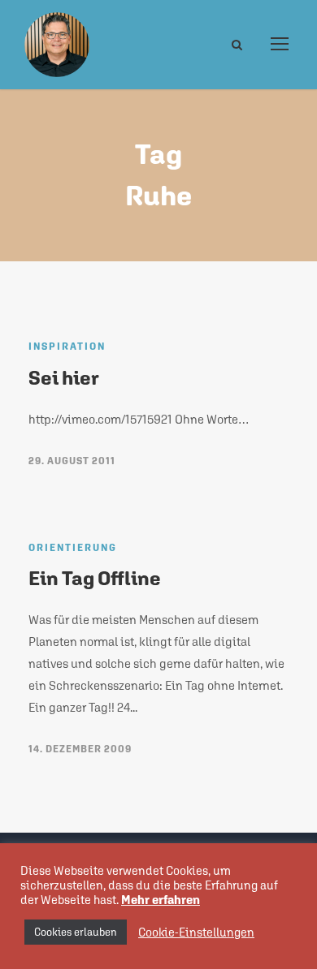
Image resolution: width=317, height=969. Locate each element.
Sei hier (63, 377)
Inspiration (67, 346)
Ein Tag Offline (94, 577)
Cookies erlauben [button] (75, 932)
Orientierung (72, 547)
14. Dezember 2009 (80, 749)
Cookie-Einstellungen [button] (196, 932)
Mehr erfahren (160, 900)
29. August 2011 (71, 461)
